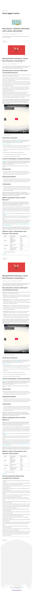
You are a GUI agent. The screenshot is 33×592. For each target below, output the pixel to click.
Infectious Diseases (14, 34)
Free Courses (5, 556)
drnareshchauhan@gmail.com (14, 33)
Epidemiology (14, 281)
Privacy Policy (21, 587)
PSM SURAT (7, 4)
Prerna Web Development (16, 590)
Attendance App (5, 559)
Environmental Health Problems (6, 34)
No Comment (21, 33)
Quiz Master (5, 553)
